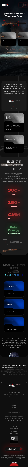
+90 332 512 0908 (14, 392)
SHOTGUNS (14, 405)
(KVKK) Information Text (7, 458)
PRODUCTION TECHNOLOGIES (14, 416)
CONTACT (14, 426)
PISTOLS (14, 407)
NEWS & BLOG (14, 428)
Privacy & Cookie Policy (20, 458)
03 (20, 50)
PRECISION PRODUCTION (14, 420)
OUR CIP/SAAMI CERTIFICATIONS (14, 418)
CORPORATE (14, 415)
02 (14, 50)
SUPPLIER (14, 431)
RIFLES (14, 409)
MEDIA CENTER (14, 433)
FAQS (14, 430)
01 (8, 50)
